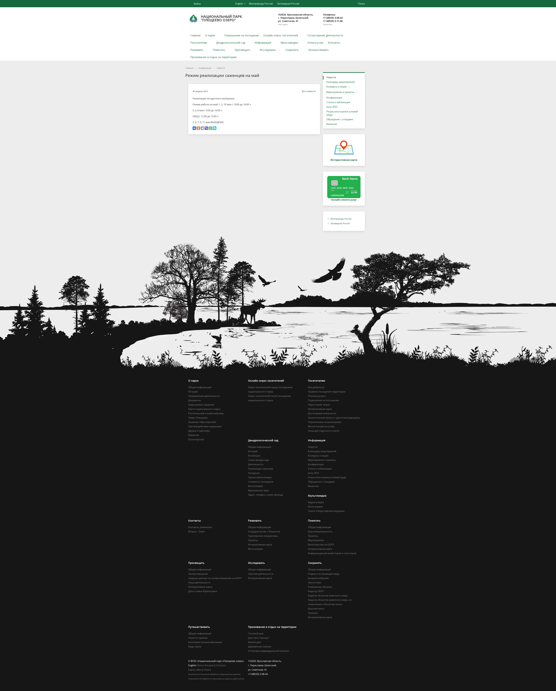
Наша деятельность (199, 582)
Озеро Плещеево (198, 417)
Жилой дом (254, 642)
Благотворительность (320, 531)
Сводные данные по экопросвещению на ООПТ (215, 578)
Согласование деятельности (325, 35)
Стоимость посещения (261, 481)
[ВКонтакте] (194, 128)
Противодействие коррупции (204, 426)
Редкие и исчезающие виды (323, 573)
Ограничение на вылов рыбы (324, 422)
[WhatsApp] (210, 128)
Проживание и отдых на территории (213, 57)
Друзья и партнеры (199, 430)
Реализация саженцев (260, 468)
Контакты (334, 42)
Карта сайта (195, 669)
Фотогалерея (255, 486)
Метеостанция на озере (321, 426)
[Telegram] (202, 128)
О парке (210, 35)
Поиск (207, 669)
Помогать (219, 50)
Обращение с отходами (339, 119)
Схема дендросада (258, 460)
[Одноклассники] (198, 128)
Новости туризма (198, 637)
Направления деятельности (204, 396)
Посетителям (198, 42)
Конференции (334, 97)
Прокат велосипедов (259, 477)
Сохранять (292, 50)
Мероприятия (316, 540)
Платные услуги (317, 396)
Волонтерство (196, 439)
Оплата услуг (315, 42)
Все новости (309, 91)
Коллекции (254, 455)
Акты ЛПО (331, 106)
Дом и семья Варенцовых (202, 591)
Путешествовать (318, 50)
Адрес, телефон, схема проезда (265, 494)
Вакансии (331, 124)
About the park (205, 665)
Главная (195, 35)
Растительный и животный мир (206, 413)
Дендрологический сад (230, 42)
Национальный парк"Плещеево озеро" (221, 18)
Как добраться (316, 387)
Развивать (196, 50)
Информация (263, 42)
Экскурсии (254, 473)
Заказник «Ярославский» (202, 422)
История (193, 391)
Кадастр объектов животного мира (328, 595)
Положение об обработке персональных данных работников (216, 678)
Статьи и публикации (338, 102)
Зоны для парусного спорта (323, 430)
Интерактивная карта (320, 409)
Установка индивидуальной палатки (268, 650)
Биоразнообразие (318, 578)
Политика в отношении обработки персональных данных (214, 674)
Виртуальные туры (258, 490)
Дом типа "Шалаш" (258, 637)
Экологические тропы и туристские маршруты (334, 417)
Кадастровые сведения (201, 404)
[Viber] (206, 128)
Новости (221, 68)
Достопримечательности (322, 413)
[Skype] (214, 128)
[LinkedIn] (316, 661)
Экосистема (314, 582)
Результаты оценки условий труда (342, 113)
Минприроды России (261, 3)
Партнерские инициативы (262, 535)
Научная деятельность (261, 573)
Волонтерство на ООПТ (321, 544)
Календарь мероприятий (340, 82)
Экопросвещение (198, 573)
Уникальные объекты (320, 586)
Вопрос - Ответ (196, 531)
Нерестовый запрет (319, 404)
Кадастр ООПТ (316, 591)
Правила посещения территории (326, 391)
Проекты (253, 540)
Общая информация (199, 387)
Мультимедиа (289, 42)
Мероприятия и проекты (340, 92)
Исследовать (268, 50)
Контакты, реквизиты (200, 527)
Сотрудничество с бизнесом (264, 531)
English (239, 3)
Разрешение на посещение (241, 35)
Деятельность (256, 464)
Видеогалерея (316, 502)
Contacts (221, 665)
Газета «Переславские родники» (326, 511)
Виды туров (194, 646)
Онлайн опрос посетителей (280, 35)
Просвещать (242, 50)
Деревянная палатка (259, 646)
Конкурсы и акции (336, 86)
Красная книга (316, 608)
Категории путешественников (205, 642)
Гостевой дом (255, 633)
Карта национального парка (204, 409)
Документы (194, 400)
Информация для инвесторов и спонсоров (332, 553)
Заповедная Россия (288, 3)
